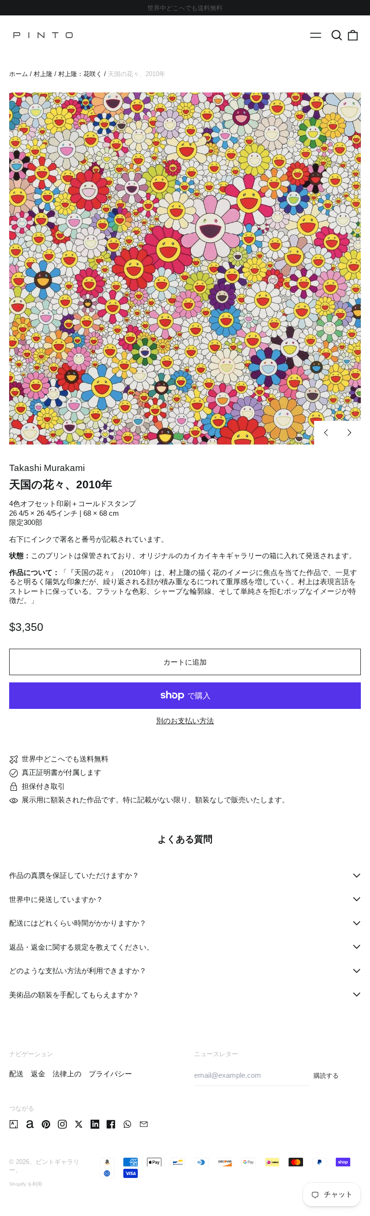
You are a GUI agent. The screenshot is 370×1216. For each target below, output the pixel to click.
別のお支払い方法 (185, 721)
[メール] (143, 1124)
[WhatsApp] (127, 1124)
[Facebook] (111, 1124)
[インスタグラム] (62, 1124)
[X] (78, 1124)
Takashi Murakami (47, 468)
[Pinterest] (46, 1124)
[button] (337, 35)
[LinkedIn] (95, 1124)
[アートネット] (30, 1124)
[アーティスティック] (13, 1124)
